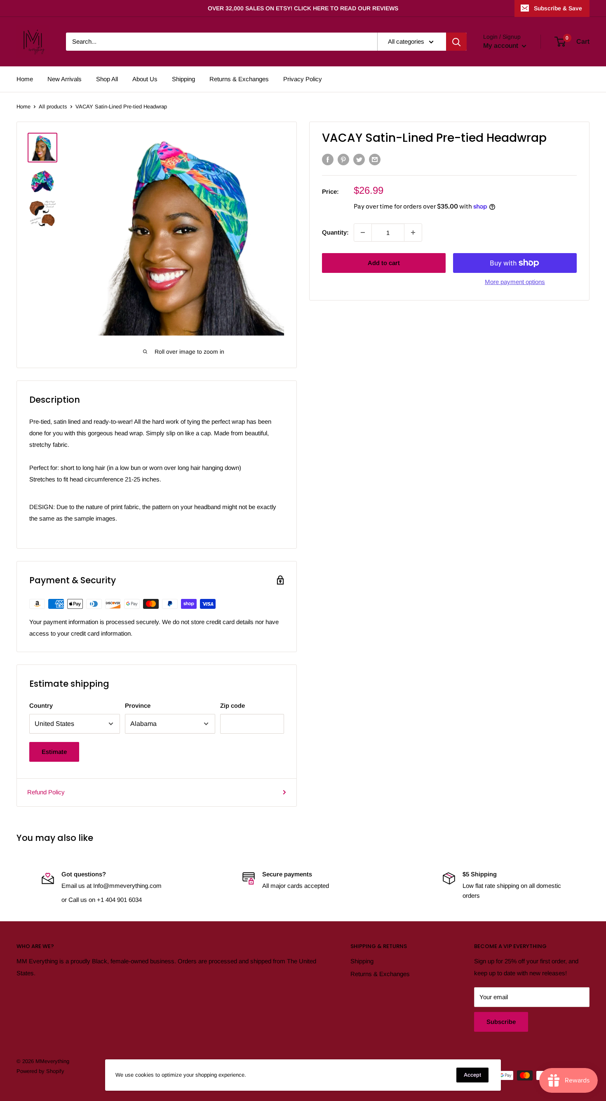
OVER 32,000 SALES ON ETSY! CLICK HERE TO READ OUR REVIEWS (303, 8)
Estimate (54, 751)
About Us (144, 78)
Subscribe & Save (558, 8)
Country (41, 705)
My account (501, 45)
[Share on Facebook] (328, 159)
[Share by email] (375, 159)
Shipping (183, 78)
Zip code (232, 705)
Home (24, 78)
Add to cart (384, 262)
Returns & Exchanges (239, 78)
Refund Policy (46, 792)
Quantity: (335, 231)
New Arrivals (64, 78)
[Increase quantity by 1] (413, 232)
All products (53, 106)
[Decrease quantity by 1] (362, 232)
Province (137, 705)
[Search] (456, 42)
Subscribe (501, 1021)
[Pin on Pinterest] (343, 159)
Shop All (107, 78)
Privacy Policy (302, 78)
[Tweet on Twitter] (359, 159)
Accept (472, 1075)
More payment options (515, 281)
